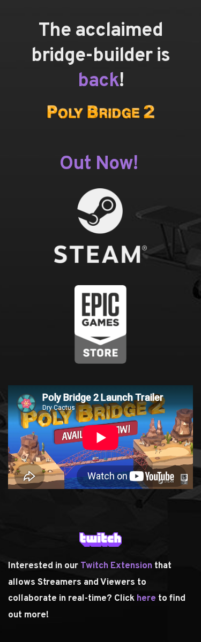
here (147, 599)
